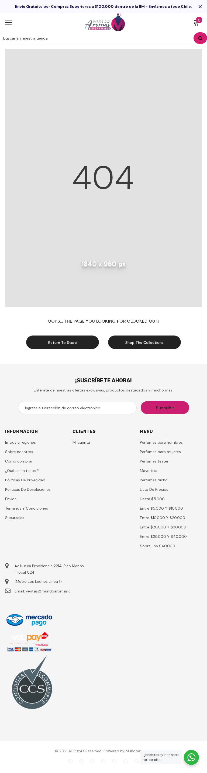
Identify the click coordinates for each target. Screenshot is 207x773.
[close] (200, 6)
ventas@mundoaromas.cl (48, 591)
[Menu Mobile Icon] (8, 22)
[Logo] (105, 22)
